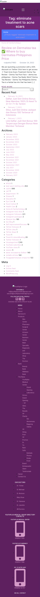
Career (20, 474)
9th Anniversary (31, 420)
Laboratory (30, 393)
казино (9, 250)
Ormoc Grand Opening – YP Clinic (25, 400)
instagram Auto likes (14, 212)
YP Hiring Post (24, 432)
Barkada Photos (29, 454)
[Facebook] (16, 299)
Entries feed (11, 268)
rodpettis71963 (9, 63)
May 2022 (10, 155)
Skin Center (24, 320)
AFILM (8, 183)
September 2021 (12, 165)
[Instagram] (20, 299)
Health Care (10, 206)
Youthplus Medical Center (25, 382)
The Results (24, 409)
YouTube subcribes (13, 245)
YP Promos (25, 438)
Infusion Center (25, 333)
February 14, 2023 (15, 96)
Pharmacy (25, 324)
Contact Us (22, 477)
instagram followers (14, 214)
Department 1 (11, 194)
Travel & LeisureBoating (15, 237)
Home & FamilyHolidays (11, 43)
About (20, 311)
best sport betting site (15, 186)
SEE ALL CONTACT (20, 593)
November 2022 (12, 142)
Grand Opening (29, 388)
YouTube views (12, 247)
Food (28, 461)
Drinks (29, 458)
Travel (8, 235)
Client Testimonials (26, 470)
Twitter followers (13, 240)
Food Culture (11, 204)
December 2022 (12, 139)
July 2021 (10, 167)
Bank (20, 364)
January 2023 (11, 137)
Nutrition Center (25, 339)
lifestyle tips (11, 219)
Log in (8, 266)
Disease (9, 196)
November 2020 (12, 170)
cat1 (7, 191)
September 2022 (13, 147)
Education (10, 199)
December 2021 (12, 157)
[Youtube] (23, 299)
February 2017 (11, 175)
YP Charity (24, 415)
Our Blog (9, 222)
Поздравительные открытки (18, 258)
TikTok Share (11, 232)
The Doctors (25, 360)
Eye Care (9, 201)
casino (8, 188)
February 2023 (12, 134)
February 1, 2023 (14, 118)
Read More (7, 87)
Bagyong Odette (30, 425)
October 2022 (11, 144)
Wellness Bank (25, 373)
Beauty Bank (24, 368)
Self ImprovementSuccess (16, 224)
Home (5, 32)
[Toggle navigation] (23, 9)
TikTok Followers (12, 227)
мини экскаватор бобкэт (16, 252)
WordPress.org (12, 273)
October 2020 (11, 173)
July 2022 (10, 150)
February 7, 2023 (15, 107)
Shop (24, 356)
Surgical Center (25, 328)
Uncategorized (12, 242)
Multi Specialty (25, 344)
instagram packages (14, 217)
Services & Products (21, 315)
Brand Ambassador (26, 465)
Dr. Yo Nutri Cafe (24, 446)
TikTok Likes (11, 229)
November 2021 (12, 160)
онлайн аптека (12, 255)
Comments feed (12, 271)
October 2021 (11, 162)
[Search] (31, 89)
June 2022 (10, 152)
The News (21, 377)
